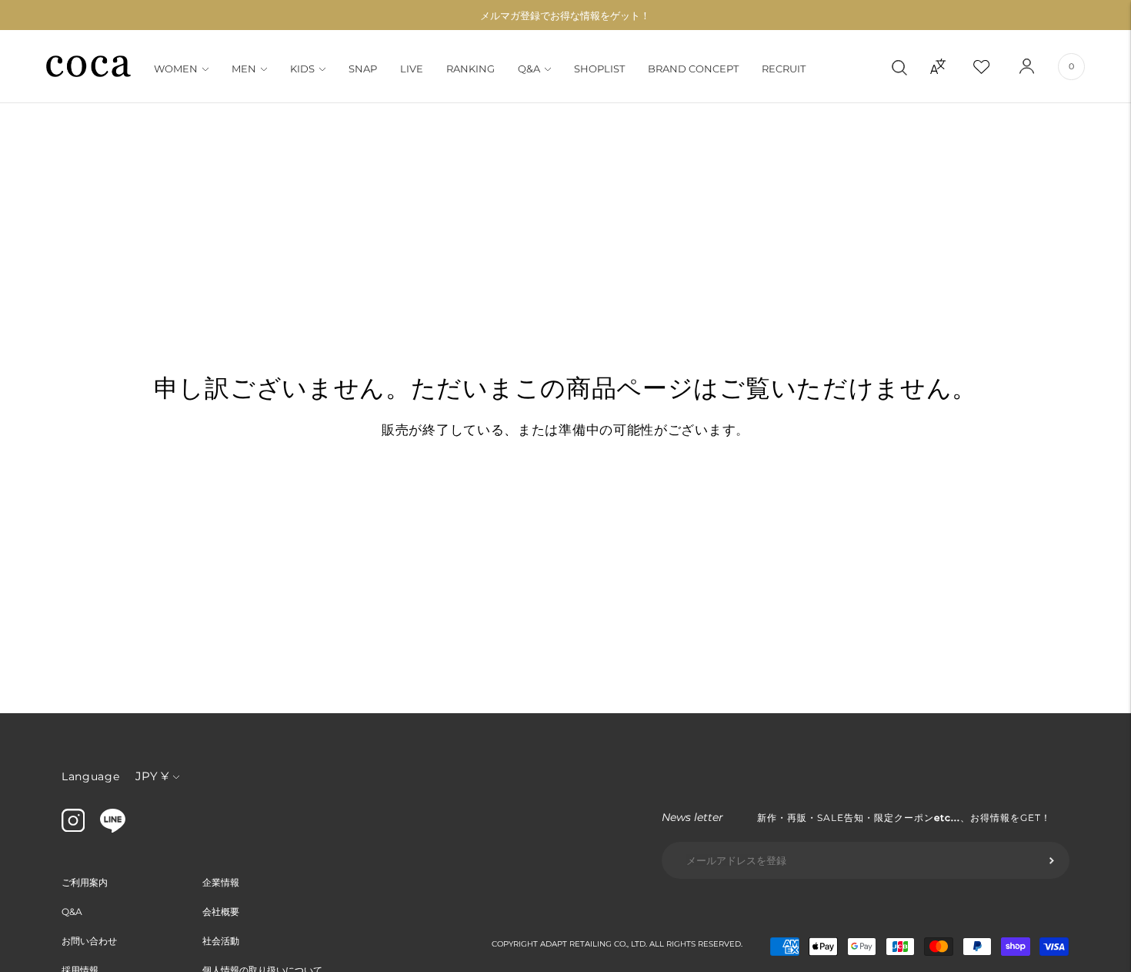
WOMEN (176, 68)
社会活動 (220, 941)
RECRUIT (784, 68)
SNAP (363, 68)
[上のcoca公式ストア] (112, 829)
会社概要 (220, 911)
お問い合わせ (89, 941)
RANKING (470, 68)
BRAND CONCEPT (693, 68)
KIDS (302, 68)
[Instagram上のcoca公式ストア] (73, 828)
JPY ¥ (151, 776)
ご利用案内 (85, 882)
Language (91, 776)
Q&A (529, 68)
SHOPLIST (599, 68)
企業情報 (220, 882)
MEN (244, 68)
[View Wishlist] (994, 66)
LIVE (411, 68)
